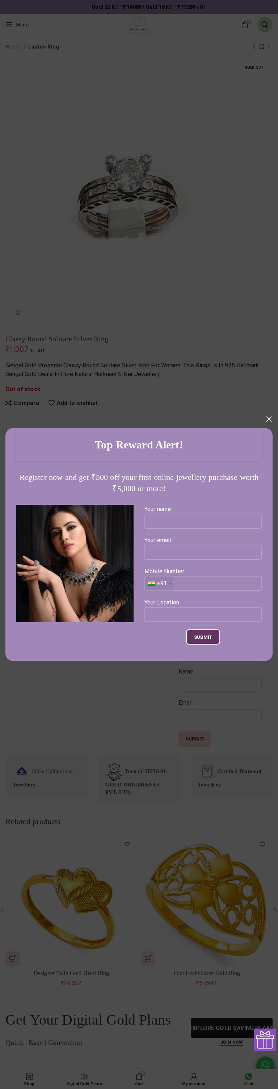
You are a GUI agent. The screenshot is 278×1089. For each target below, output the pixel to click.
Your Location (161, 602)
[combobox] (159, 583)
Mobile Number (164, 577)
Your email (157, 540)
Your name (157, 509)
